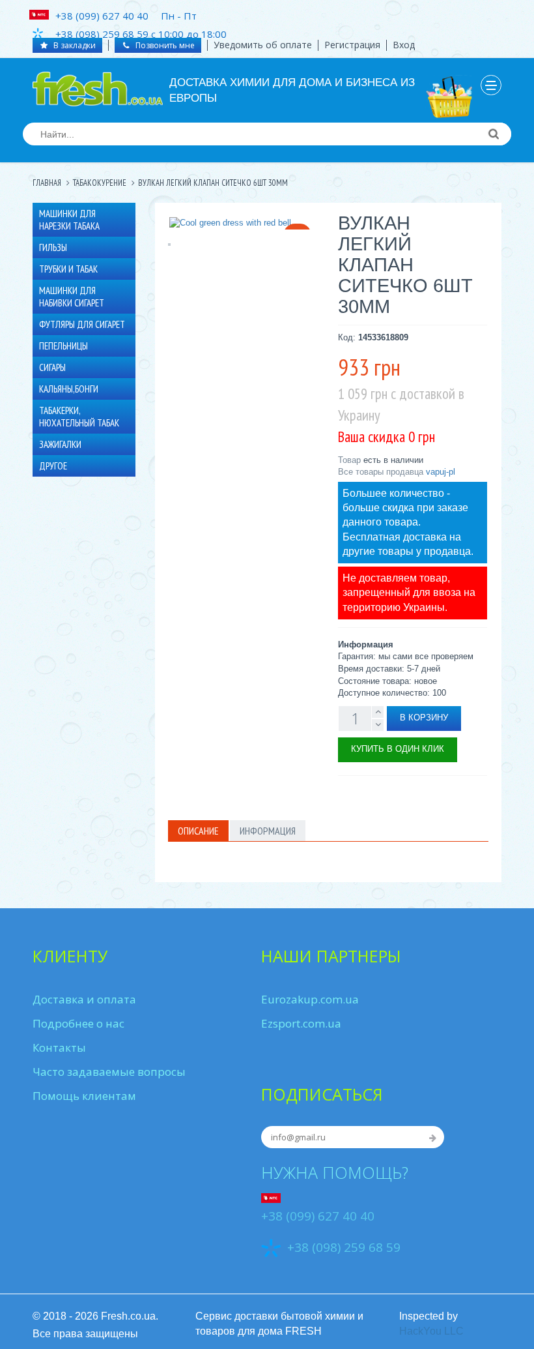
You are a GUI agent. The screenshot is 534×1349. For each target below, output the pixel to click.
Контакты (59, 1047)
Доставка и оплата (84, 999)
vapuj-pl (440, 472)
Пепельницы (63, 346)
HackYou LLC (431, 1331)
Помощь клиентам (84, 1095)
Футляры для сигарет (82, 324)
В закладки (73, 45)
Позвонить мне (164, 45)
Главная (47, 182)
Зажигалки (60, 444)
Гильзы (53, 247)
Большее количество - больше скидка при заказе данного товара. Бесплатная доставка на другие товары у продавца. (408, 522)
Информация (268, 830)
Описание (198, 830)
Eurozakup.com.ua (310, 999)
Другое (53, 466)
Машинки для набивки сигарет (71, 296)
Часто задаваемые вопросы (109, 1071)
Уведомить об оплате (263, 44)
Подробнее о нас (78, 1023)
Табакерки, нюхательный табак (79, 416)
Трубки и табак (68, 269)
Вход (404, 44)
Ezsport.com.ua (301, 1023)
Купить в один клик (397, 749)
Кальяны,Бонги (68, 389)
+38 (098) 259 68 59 (343, 1247)
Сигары (52, 367)
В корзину (424, 717)
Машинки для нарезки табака (69, 219)
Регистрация (352, 44)
